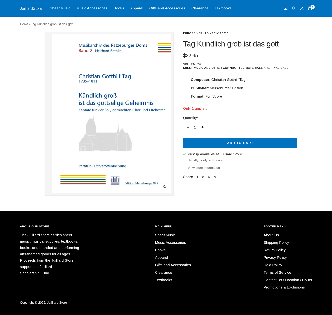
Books (119, 8)
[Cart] (310, 8)
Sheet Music (60, 8)
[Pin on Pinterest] (203, 177)
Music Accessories (91, 8)
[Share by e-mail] (215, 177)
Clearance (199, 8)
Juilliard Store (57, 302)
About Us (271, 235)
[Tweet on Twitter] (209, 177)
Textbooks (223, 8)
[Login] (302, 8)
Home (24, 24)
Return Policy (275, 250)
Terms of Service (277, 272)
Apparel (136, 8)
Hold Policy (273, 265)
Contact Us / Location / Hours (288, 280)
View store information (204, 168)
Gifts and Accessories (167, 8)
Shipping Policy (276, 242)
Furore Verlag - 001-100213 (206, 33)
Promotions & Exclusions (284, 287)
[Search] (293, 8)
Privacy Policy (275, 257)
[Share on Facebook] (197, 177)
